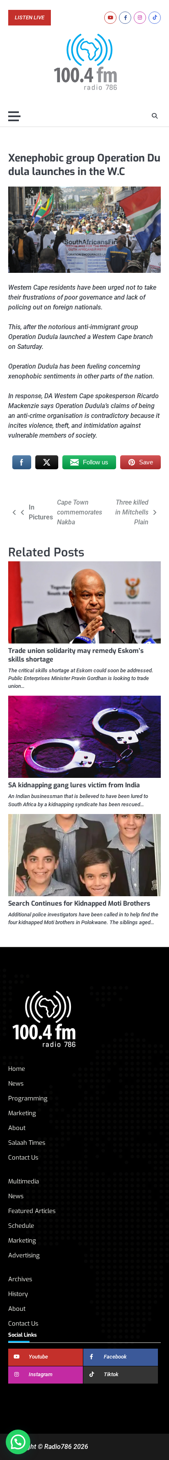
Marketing (22, 1113)
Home (16, 1069)
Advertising (24, 1255)
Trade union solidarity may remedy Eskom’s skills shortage (76, 655)
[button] (18, 1442)
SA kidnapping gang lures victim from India (74, 785)
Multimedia (23, 1181)
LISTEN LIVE (29, 18)
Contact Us (23, 1157)
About (16, 1128)
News (15, 1083)
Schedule (21, 1226)
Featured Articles (31, 1211)
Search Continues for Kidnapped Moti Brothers (79, 903)
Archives (20, 1279)
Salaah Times (26, 1143)
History (18, 1294)
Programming (28, 1098)
